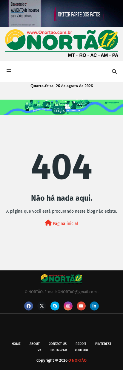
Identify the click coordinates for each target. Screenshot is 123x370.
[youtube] (81, 306)
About (35, 344)
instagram (58, 350)
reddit (81, 344)
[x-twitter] (41, 306)
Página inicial (65, 223)
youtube (82, 350)
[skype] (54, 306)
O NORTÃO (77, 360)
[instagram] (68, 306)
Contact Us (58, 344)
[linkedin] (94, 306)
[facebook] (28, 306)
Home (16, 344)
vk (39, 350)
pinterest (103, 344)
